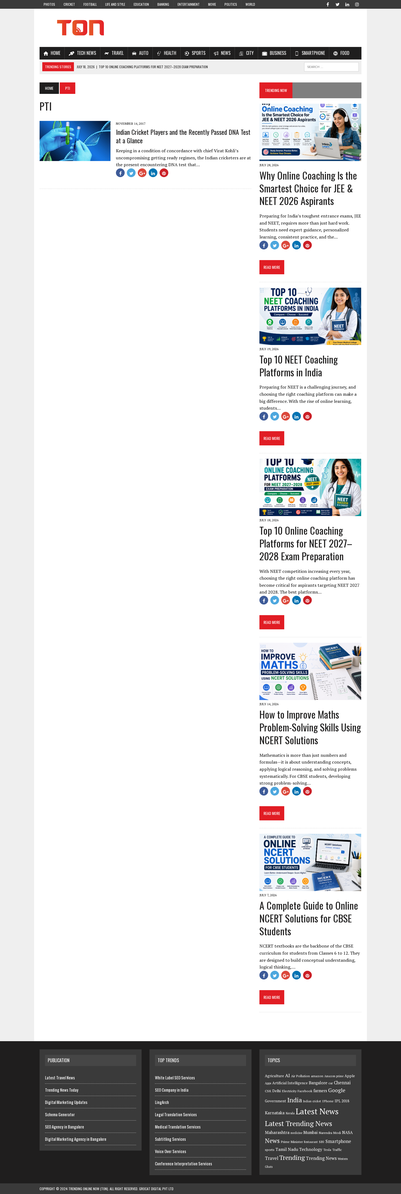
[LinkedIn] (347, 4)
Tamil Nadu (287, 1149)
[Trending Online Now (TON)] (200, 27)
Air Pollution (300, 1076)
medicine (296, 1133)
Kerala (290, 1113)
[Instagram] (357, 4)
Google (336, 1090)
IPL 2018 (342, 1100)
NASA (347, 1132)
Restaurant (311, 1142)
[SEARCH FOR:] (331, 66)
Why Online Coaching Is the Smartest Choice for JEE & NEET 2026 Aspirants (308, 188)
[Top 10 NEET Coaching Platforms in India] (310, 341)
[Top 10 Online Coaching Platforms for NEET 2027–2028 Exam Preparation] (310, 512)
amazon (317, 1076)
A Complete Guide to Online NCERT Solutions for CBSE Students (308, 918)
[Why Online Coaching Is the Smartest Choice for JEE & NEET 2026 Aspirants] (310, 157)
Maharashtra (277, 1132)
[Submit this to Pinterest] (164, 172)
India (294, 1100)
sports (269, 1149)
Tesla (327, 1149)
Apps (268, 1083)
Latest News (317, 1111)
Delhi (276, 1090)
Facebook (305, 1091)
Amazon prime (333, 1076)
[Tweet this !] (131, 172)
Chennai (342, 1083)
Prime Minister (292, 1141)
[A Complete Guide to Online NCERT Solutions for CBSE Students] (310, 887)
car (330, 1083)
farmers (320, 1090)
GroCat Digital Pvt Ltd (156, 1188)
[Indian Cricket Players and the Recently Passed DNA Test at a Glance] (75, 157)
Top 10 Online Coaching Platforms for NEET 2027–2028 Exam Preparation (305, 543)
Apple (350, 1075)
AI (287, 1075)
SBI (321, 1141)
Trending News (321, 1158)
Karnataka (275, 1112)
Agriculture (274, 1075)
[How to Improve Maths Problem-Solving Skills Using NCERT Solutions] (310, 696)
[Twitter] (337, 4)
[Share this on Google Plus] (142, 172)
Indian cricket (312, 1101)
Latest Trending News (298, 1123)
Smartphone (338, 1141)
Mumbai (310, 1132)
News (272, 1140)
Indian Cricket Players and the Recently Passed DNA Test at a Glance (183, 136)
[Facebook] (327, 4)
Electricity (289, 1091)
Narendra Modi (330, 1132)
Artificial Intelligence (290, 1082)
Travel (271, 1158)
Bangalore (318, 1082)
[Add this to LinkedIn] (153, 172)
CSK (268, 1091)
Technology (310, 1149)
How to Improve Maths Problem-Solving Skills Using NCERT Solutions (310, 727)
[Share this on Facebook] (120, 172)
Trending (292, 1157)
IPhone (328, 1101)
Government (275, 1100)
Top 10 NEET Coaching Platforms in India (298, 365)
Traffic (337, 1149)
